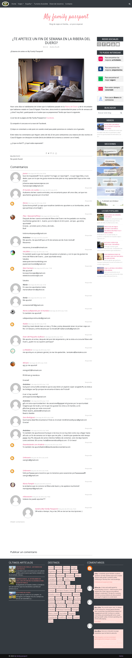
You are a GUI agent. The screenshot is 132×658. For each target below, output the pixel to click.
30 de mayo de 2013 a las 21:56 (36, 324)
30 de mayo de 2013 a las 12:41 (36, 298)
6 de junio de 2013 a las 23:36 (39, 471)
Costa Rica (71, 587)
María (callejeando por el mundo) (36, 311)
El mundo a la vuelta (30, 190)
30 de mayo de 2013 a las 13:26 (58, 311)
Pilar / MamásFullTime (31, 216)
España (79, 590)
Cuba (78, 587)
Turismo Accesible (41, 4)
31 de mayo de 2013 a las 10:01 (53, 337)
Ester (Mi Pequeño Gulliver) (33, 337)
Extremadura (66, 594)
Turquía (76, 617)
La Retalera (27, 350)
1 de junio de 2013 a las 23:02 (53, 445)
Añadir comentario (17, 522)
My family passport (66, 16)
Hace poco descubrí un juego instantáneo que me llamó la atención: (107, 632)
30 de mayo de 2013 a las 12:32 (36, 285)
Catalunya (52, 583)
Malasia (51, 602)
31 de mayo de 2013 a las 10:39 (37, 363)
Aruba (59, 571)
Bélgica (78, 575)
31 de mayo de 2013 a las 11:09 (39, 384)
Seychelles (63, 613)
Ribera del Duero (71, 107)
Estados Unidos (54, 594)
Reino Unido (53, 613)
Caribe (59, 579)
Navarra (77, 602)
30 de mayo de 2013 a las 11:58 (42, 268)
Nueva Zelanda (72, 606)
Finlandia (76, 594)
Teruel (69, 617)
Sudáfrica (62, 617)
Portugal (75, 609)
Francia (51, 598)
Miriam (25, 363)
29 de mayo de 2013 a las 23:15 (47, 190)
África (51, 621)
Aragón (74, 568)
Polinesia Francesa (63, 609)
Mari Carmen (28, 268)
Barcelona (70, 575)
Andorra (67, 568)
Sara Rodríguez (29, 417)
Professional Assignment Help (103, 582)
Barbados (60, 575)
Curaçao (52, 590)
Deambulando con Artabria (33, 444)
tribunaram (27, 496)
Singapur (72, 613)
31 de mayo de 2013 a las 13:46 (44, 417)
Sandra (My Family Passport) (46, 509)
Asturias (67, 571)
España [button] (28, 4)
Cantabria (52, 579)
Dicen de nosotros (57, 4)
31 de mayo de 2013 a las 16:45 (39, 430)
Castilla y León (69, 579)
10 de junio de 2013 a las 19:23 (67, 509)
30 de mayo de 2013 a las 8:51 (39, 238)
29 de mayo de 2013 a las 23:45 (49, 216)
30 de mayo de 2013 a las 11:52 (38, 252)
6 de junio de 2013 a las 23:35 (39, 458)
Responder (88, 188)
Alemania (58, 568)
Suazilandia (53, 617)
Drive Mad (98, 621)
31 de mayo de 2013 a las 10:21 (40, 350)
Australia (74, 571)
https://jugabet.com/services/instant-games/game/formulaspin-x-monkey (105, 638)
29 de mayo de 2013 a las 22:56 (36, 173)
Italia (65, 598)
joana (25, 173)
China (68, 583)
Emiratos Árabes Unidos (65, 590)
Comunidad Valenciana (57, 587)
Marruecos (60, 602)
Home (14, 4)
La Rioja (77, 598)
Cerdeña (61, 583)
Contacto (68, 4)
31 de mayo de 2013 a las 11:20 (39, 401)
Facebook (50, 118)
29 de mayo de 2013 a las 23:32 (36, 203)
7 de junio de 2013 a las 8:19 (42, 484)
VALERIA (26, 251)
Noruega (52, 606)
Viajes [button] (20, 4)
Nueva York (61, 606)
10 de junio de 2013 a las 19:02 (41, 497)
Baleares (52, 575)
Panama (52, 609)
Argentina (52, 571)
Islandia (58, 598)
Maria (25, 203)
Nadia (25, 324)
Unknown (26, 457)
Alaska (51, 568)
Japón (70, 598)
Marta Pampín (28, 483)
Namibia (69, 602)
